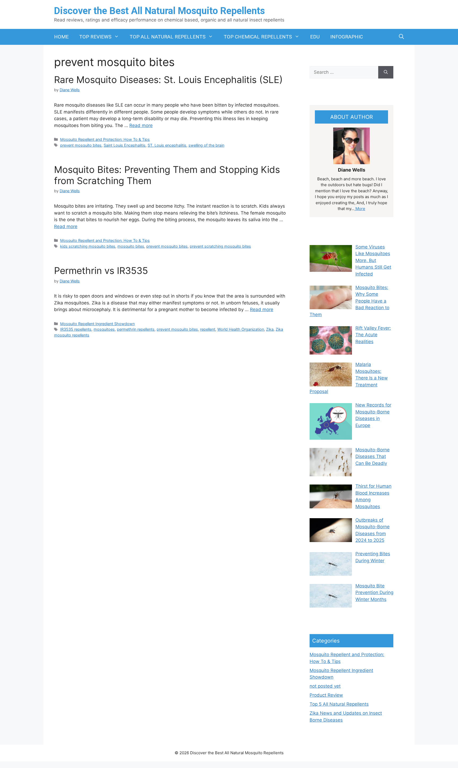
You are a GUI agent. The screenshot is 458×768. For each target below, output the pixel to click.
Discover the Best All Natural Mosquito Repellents (159, 10)
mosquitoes (104, 329)
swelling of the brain (206, 145)
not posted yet (325, 686)
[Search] (385, 72)
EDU (315, 37)
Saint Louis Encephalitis (125, 145)
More (359, 208)
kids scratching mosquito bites (87, 246)
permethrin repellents (136, 329)
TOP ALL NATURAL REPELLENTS (167, 37)
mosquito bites (130, 246)
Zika (270, 329)
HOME (61, 37)
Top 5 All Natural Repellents (339, 704)
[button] (401, 37)
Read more (141, 125)
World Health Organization (240, 329)
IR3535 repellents (75, 329)
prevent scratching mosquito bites (220, 246)
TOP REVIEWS (95, 37)
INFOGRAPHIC (346, 37)
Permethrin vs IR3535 (101, 270)
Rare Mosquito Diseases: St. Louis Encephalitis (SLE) (168, 79)
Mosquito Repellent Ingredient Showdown (97, 323)
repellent (207, 329)
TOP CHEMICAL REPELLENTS (258, 37)
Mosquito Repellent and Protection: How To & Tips (105, 139)
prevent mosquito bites (81, 145)
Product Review (326, 695)
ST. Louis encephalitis (167, 145)
